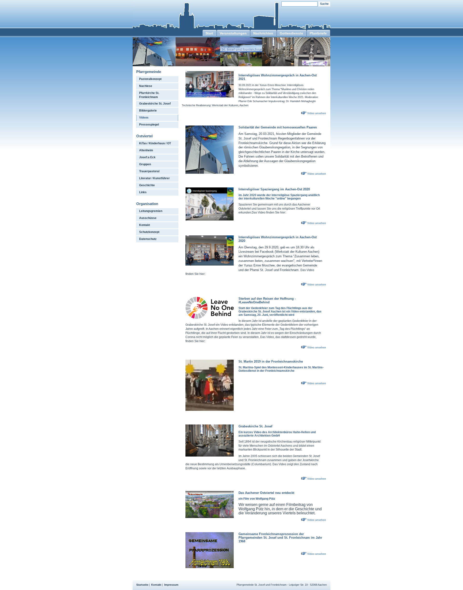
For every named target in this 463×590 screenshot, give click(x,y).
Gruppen (145, 164)
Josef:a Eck (147, 157)
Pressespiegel (149, 124)
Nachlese (145, 86)
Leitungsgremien (150, 211)
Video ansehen (316, 113)
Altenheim (146, 150)
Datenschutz (148, 239)
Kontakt (144, 225)
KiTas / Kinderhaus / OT (155, 143)
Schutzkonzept (149, 232)
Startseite (142, 584)
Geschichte (147, 185)
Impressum (171, 584)
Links (143, 192)
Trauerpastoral (149, 171)
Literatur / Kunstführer (154, 178)
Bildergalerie (148, 110)
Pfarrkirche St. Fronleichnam (149, 95)
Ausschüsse (148, 218)
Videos (144, 117)
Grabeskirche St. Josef (155, 103)
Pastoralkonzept (150, 79)
